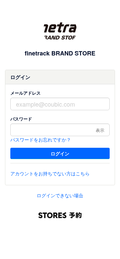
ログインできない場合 (60, 195)
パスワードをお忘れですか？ (40, 139)
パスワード (21, 119)
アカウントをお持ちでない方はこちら (50, 173)
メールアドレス (25, 93)
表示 (100, 130)
